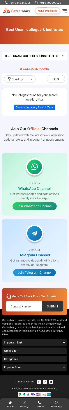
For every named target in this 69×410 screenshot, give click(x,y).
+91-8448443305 (20, 2)
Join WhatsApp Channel (34, 206)
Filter (56, 78)
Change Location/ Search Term (35, 107)
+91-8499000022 (50, 2)
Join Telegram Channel (34, 272)
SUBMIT (53, 306)
